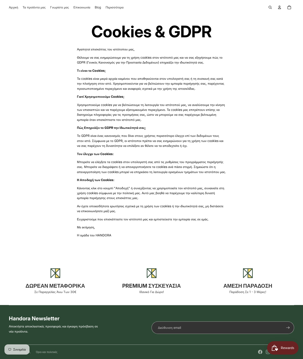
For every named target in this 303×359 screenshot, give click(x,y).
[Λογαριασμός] (279, 7)
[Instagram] (268, 352)
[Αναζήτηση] (270, 7)
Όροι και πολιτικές (46, 352)
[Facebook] (260, 352)
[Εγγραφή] (288, 327)
